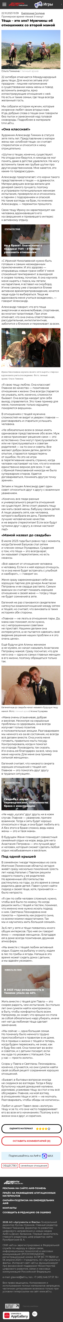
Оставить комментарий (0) (31, 1141)
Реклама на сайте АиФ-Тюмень (24, 1188)
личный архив (22, 711)
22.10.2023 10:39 (10, 13)
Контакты (9, 1207)
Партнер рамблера (30, 1306)
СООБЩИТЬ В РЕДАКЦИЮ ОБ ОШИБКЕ (27, 1212)
